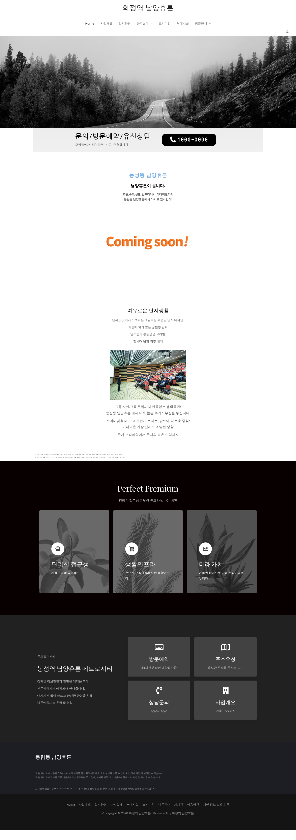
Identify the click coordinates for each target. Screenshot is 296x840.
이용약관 (193, 804)
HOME (71, 804)
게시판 (178, 804)
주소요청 (225, 658)
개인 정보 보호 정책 (216, 804)
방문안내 (201, 23)
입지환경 (125, 23)
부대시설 (183, 23)
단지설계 (143, 23)
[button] (189, 140)
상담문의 (159, 702)
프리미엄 (165, 23)
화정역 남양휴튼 (148, 7)
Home (89, 23)
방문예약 (159, 658)
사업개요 (106, 23)
